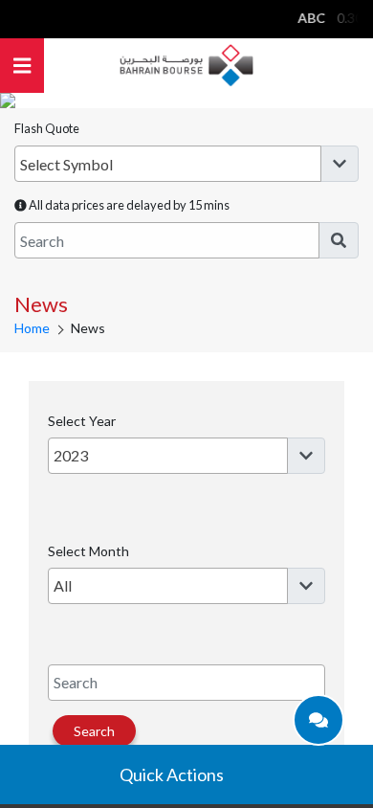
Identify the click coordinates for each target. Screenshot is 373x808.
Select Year (82, 421)
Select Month (88, 551)
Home (32, 328)
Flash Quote (46, 128)
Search (94, 731)
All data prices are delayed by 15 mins (128, 205)
